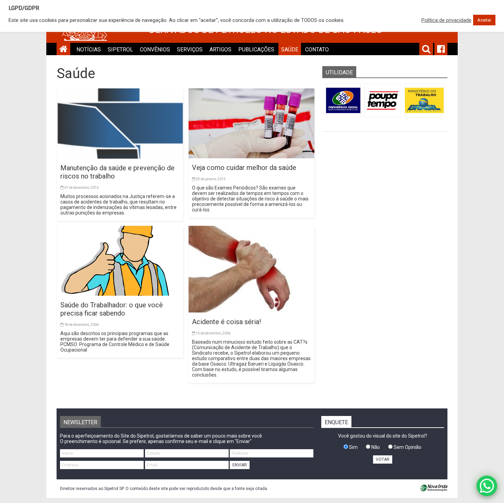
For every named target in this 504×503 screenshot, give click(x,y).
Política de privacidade (446, 20)
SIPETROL (120, 49)
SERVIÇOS (190, 49)
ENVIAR (239, 465)
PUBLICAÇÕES (256, 49)
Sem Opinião (407, 447)
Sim (353, 447)
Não (375, 447)
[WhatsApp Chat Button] (487, 486)
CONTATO (317, 49)
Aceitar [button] (484, 20)
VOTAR (382, 459)
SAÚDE (289, 49)
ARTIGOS (220, 49)
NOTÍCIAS (88, 49)
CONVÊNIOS (155, 49)
